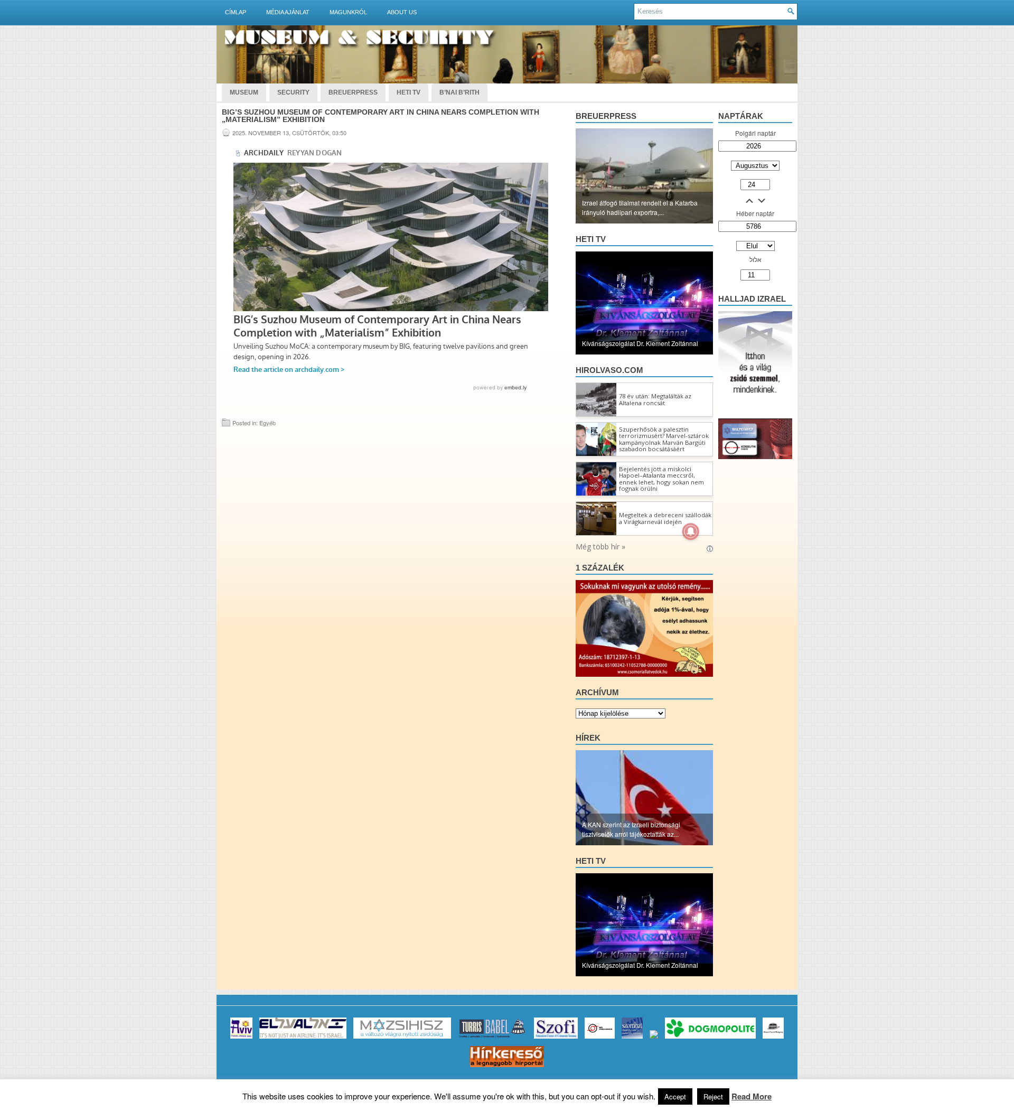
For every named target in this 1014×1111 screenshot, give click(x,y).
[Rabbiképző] (654, 1038)
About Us (402, 12)
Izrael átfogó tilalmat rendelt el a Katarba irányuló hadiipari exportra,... (640, 207)
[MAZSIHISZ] (402, 1038)
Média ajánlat (287, 12)
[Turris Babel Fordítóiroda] (492, 1038)
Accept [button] (675, 1096)
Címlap (235, 12)
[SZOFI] (555, 1038)
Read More (751, 1096)
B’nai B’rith (459, 92)
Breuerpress (606, 115)
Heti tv (591, 239)
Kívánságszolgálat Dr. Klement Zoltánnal (640, 343)
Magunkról (348, 12)
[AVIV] (241, 1038)
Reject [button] (713, 1096)
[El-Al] (303, 1038)
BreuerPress (353, 92)
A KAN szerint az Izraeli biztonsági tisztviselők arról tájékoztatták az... (631, 829)
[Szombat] (632, 1038)
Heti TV (408, 92)
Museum (244, 92)
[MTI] (599, 1038)
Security (293, 92)
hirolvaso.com (609, 370)
